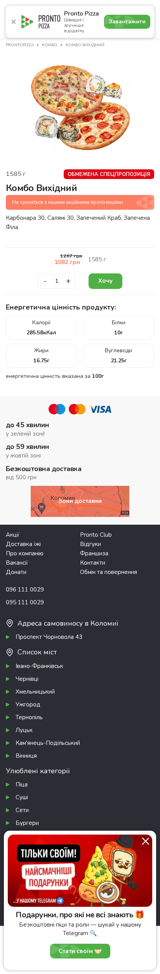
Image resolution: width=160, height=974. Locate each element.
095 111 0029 (25, 602)
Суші (22, 797)
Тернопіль (29, 717)
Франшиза (94, 553)
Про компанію (24, 553)
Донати (16, 572)
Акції (12, 535)
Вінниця (26, 756)
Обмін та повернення (108, 572)
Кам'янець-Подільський (48, 743)
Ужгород (28, 704)
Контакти (92, 563)
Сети (22, 810)
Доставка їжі (23, 544)
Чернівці (27, 679)
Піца (22, 784)
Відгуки (90, 544)
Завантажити (127, 21)
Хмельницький (35, 692)
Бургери (27, 823)
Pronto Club (96, 535)
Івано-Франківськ (39, 666)
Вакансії (17, 563)
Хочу (105, 281)
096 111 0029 (25, 589)
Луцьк (24, 730)
